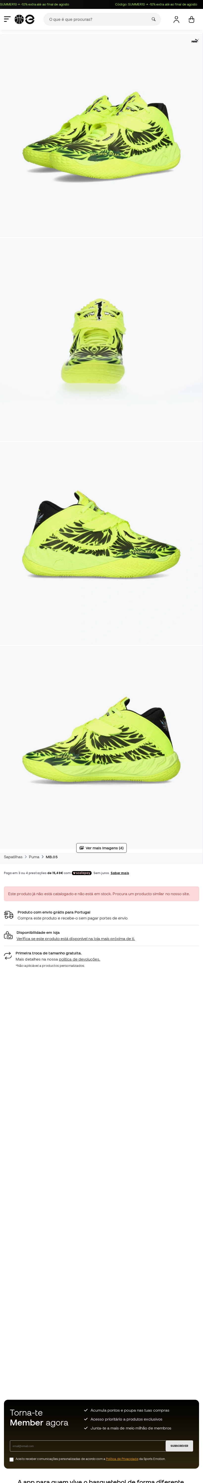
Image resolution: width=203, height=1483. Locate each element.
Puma (34, 857)
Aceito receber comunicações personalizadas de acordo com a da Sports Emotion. (91, 1458)
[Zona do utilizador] (176, 19)
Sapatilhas (13, 857)
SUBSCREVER (179, 1445)
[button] (101, 935)
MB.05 (51, 857)
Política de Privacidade (122, 1458)
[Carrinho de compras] (191, 19)
